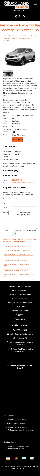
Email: (5, 183)
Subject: (5, 212)
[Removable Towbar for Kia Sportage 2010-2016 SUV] (20, 69)
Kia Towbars (23, 36)
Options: (5, 230)
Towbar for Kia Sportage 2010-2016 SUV (16, 250)
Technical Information (20, 290)
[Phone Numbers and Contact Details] (20, 17)
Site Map (25, 466)
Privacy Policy (20, 307)
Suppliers (20, 315)
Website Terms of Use (20, 299)
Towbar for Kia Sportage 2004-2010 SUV (16, 260)
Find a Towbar (13, 36)
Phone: (5, 180)
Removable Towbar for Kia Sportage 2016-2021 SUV (18, 255)
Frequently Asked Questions (20, 286)
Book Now (17, 139)
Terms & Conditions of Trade (20, 294)
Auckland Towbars (15, 466)
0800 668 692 (17, 180)
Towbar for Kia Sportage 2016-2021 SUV (16, 246)
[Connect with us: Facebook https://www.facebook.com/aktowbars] (16, 17)
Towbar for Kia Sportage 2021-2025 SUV (16, 270)
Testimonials (20, 319)
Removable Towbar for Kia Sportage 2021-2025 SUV (18, 276)
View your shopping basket (13, 239)
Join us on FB (22, 338)
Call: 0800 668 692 (20, 11)
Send (14, 234)
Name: (5, 199)
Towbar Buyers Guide (20, 311)
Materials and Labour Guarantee (20, 303)
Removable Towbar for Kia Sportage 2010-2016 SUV (18, 266)
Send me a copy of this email (25, 230)
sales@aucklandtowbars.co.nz (23, 183)
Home (6, 36)
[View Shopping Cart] (24, 17)
